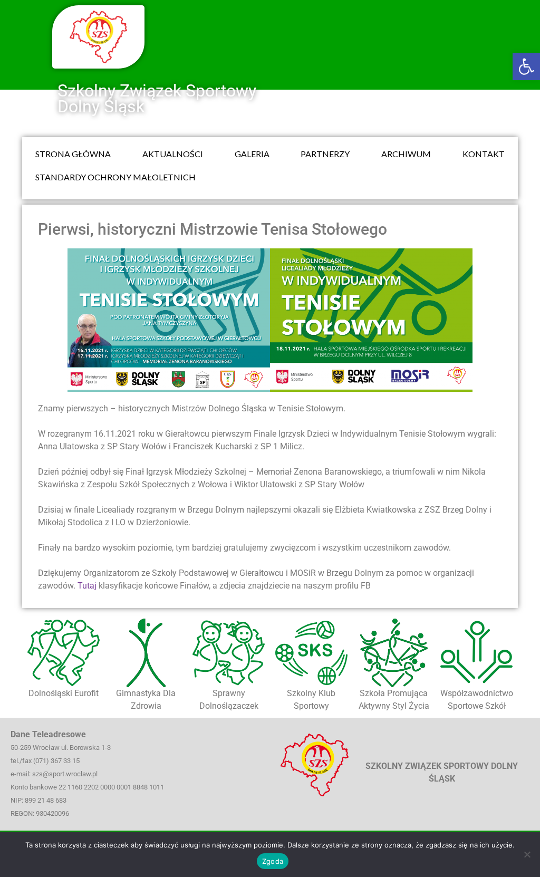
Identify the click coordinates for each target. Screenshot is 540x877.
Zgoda (272, 861)
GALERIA (252, 154)
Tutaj (87, 586)
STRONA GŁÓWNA (73, 154)
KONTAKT (483, 154)
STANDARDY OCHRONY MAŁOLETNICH (115, 177)
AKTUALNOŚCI (172, 154)
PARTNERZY (325, 154)
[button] (526, 66)
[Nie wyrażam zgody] (527, 854)
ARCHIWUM (406, 154)
